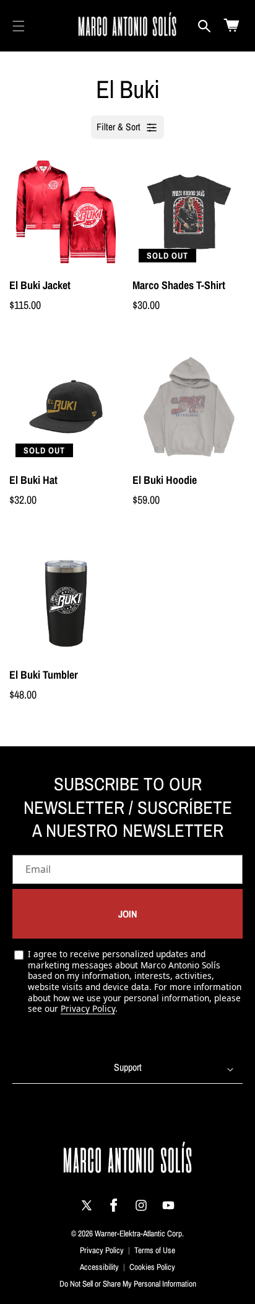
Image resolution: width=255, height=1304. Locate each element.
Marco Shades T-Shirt (178, 285)
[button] (18, 26)
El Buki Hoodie (164, 480)
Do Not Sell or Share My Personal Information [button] (127, 1283)
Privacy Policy (88, 1008)
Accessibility (99, 1266)
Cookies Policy (152, 1266)
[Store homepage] (127, 1160)
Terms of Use (154, 1250)
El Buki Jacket (40, 285)
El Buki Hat (33, 480)
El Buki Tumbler (43, 674)
